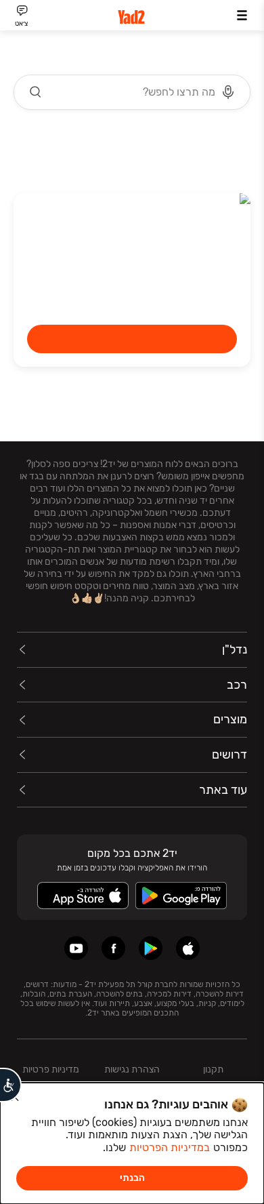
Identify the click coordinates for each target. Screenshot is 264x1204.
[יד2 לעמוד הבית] (132, 17)
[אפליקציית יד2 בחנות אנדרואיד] (150, 948)
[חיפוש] (36, 92)
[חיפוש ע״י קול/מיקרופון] (228, 92)
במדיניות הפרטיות (169, 1147)
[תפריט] (242, 15)
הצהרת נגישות (132, 1069)
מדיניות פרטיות (50, 1069)
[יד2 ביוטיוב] (76, 948)
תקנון (213, 1069)
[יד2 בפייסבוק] (113, 948)
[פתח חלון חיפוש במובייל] (132, 92)
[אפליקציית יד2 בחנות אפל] (188, 948)
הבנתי (132, 1178)
